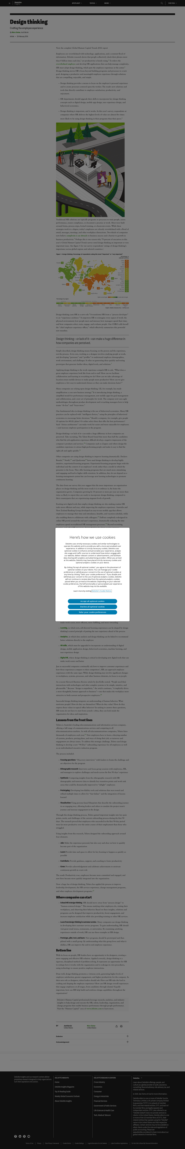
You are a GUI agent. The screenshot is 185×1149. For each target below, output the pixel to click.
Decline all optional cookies (92, 607)
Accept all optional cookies (92, 601)
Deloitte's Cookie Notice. (102, 591)
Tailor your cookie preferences (92, 612)
